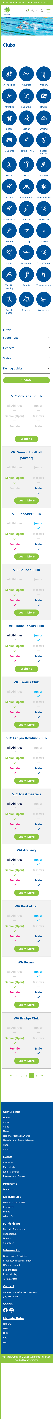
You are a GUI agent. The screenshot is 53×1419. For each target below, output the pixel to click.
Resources (8, 1207)
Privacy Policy (10, 1274)
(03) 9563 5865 (10, 1296)
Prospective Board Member (18, 1260)
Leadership (9, 1189)
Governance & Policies (15, 1256)
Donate (7, 1238)
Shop (6, 1144)
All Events (8, 1162)
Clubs (6, 1126)
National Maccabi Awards (16, 1135)
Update (26, 380)
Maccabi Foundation (14, 1229)
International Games (14, 1176)
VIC (5, 1337)
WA (5, 1342)
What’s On (8, 1216)
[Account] (37, 10)
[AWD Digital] (32, 1360)
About (6, 1122)
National (7, 1323)
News (6, 1131)
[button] (48, 11)
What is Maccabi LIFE (14, 1202)
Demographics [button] (12, 368)
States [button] (7, 358)
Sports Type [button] (11, 338)
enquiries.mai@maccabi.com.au (20, 1292)
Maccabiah (9, 1167)
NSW (5, 1328)
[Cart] (32, 10)
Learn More (27, 500)
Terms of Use (10, 1278)
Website (26, 439)
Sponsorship (10, 1233)
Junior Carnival (11, 1171)
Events (6, 1211)
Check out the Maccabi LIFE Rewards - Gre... (26, 2)
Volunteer (8, 1243)
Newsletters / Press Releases (18, 1140)
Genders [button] (8, 348)
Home (6, 1117)
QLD (5, 1333)
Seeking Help (10, 1269)
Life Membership (12, 1265)
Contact (7, 1149)
